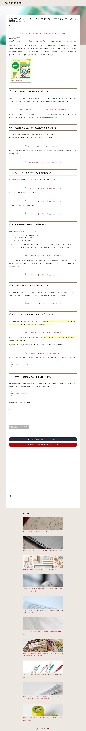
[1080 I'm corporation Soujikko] (43, 33)
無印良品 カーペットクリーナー (19, 393)
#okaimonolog (13, 2)
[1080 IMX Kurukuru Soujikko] (43, 146)
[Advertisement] (43, 473)
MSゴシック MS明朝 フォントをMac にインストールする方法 (39, 569)
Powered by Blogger (44, 728)
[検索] (84, 3)
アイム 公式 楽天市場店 (18, 80)
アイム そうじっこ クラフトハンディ (20, 364)
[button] (10, 25)
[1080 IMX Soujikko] (43, 188)
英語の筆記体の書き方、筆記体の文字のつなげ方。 (36, 531)
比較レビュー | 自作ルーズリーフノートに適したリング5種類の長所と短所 (42, 550)
